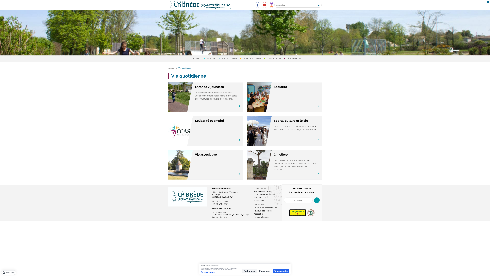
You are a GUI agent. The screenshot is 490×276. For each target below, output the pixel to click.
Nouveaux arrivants (262, 191)
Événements (295, 58)
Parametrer (264, 271)
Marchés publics (261, 197)
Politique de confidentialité (265, 208)
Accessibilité (259, 214)
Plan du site (259, 205)
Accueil (196, 58)
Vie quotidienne (252, 58)
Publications (259, 200)
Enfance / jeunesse (209, 87)
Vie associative (206, 154)
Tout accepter (281, 271)
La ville (211, 58)
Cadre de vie (274, 58)
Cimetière (281, 154)
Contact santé (260, 188)
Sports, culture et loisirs (291, 121)
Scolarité (280, 87)
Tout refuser (250, 271)
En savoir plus (208, 272)
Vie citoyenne (229, 58)
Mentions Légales (261, 217)
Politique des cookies (263, 211)
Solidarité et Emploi (209, 121)
